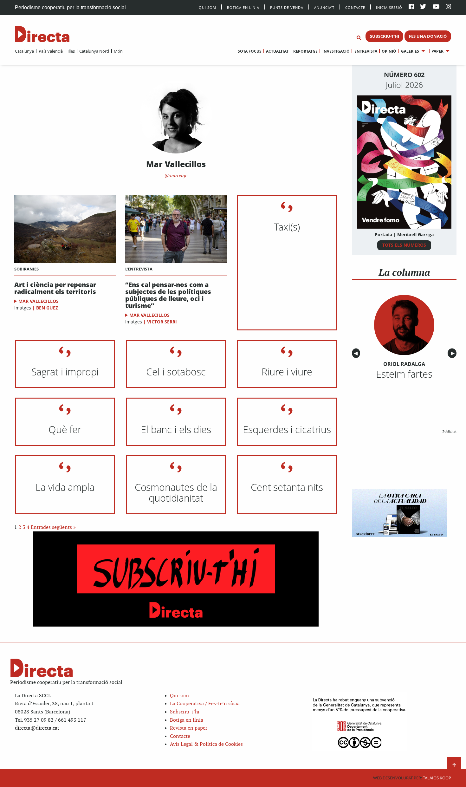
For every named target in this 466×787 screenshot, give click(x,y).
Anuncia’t (324, 7)
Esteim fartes (404, 373)
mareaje (178, 176)
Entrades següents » (53, 527)
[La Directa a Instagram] (448, 7)
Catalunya (24, 51)
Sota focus (250, 51)
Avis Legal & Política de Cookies (206, 744)
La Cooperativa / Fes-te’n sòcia (205, 704)
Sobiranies (26, 269)
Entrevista (365, 51)
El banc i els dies (176, 429)
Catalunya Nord (94, 51)
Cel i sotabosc (175, 371)
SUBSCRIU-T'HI (384, 36)
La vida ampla (65, 487)
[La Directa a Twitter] (423, 7)
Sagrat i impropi (65, 371)
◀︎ (357, 353)
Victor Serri (162, 322)
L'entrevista (138, 269)
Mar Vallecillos (38, 301)
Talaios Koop (412, 778)
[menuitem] (24, 51)
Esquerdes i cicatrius (287, 429)
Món (118, 51)
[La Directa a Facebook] (411, 7)
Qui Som (207, 7)
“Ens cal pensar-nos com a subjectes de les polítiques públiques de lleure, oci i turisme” (168, 295)
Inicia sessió (389, 7)
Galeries (410, 51)
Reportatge (305, 51)
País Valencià (50, 51)
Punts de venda (286, 7)
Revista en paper (188, 728)
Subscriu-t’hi (184, 712)
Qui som (179, 696)
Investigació (335, 51)
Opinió (389, 51)
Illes (71, 51)
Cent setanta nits (287, 487)
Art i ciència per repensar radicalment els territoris (55, 288)
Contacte (355, 7)
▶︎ (453, 353)
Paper (437, 51)
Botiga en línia (243, 7)
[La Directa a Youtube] (436, 7)
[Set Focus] (359, 38)
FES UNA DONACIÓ (428, 36)
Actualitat (277, 51)
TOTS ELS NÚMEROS (404, 245)
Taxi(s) (287, 226)
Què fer (65, 429)
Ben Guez (47, 308)
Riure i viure (287, 371)
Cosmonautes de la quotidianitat (176, 492)
